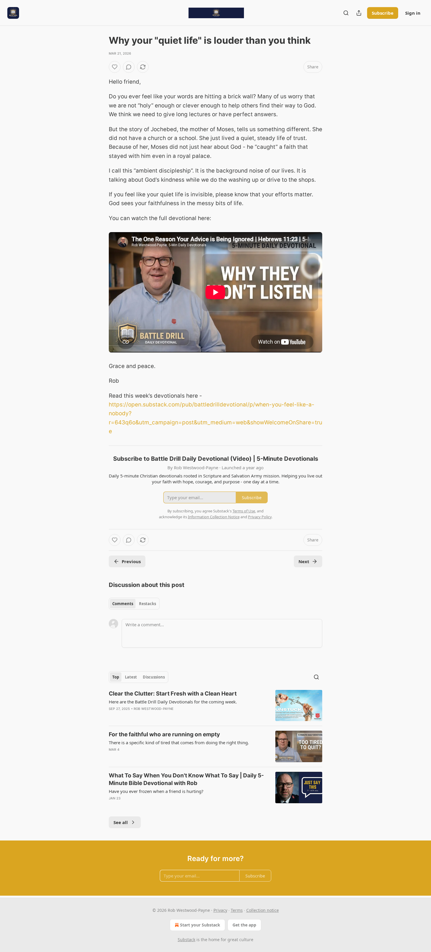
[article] (215, 706)
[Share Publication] (359, 13)
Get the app (244, 925)
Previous (131, 561)
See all (120, 822)
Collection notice (262, 910)
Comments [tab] (122, 603)
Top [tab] (115, 677)
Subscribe (382, 13)
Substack (186, 939)
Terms (237, 910)
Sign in (412, 13)
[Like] (115, 67)
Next (303, 561)
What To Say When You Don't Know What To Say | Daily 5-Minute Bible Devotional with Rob (186, 779)
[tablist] (134, 604)
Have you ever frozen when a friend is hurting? (156, 791)
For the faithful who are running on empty (164, 734)
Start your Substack (200, 925)
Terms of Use (244, 511)
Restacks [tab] (147, 603)
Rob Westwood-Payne (154, 709)
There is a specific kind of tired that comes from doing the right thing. (179, 742)
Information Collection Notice (214, 516)
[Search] (346, 13)
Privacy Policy (260, 516)
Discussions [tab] (154, 677)
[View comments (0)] (129, 67)
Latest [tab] (131, 677)
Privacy (220, 910)
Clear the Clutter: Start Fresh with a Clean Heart (173, 693)
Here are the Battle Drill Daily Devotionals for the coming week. (173, 702)
